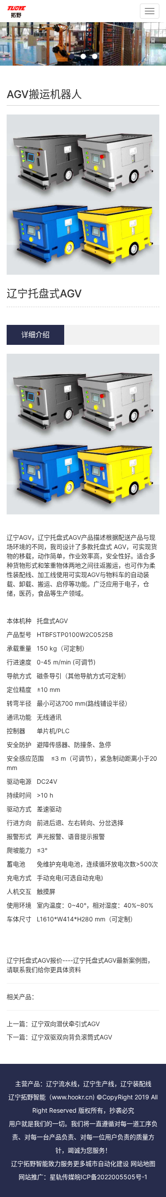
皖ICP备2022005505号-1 (110, 1177)
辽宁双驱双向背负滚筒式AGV (71, 1037)
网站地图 (143, 1163)
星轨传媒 (62, 1177)
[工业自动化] (16, 11)
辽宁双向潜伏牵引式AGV (65, 1023)
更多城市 (85, 1163)
